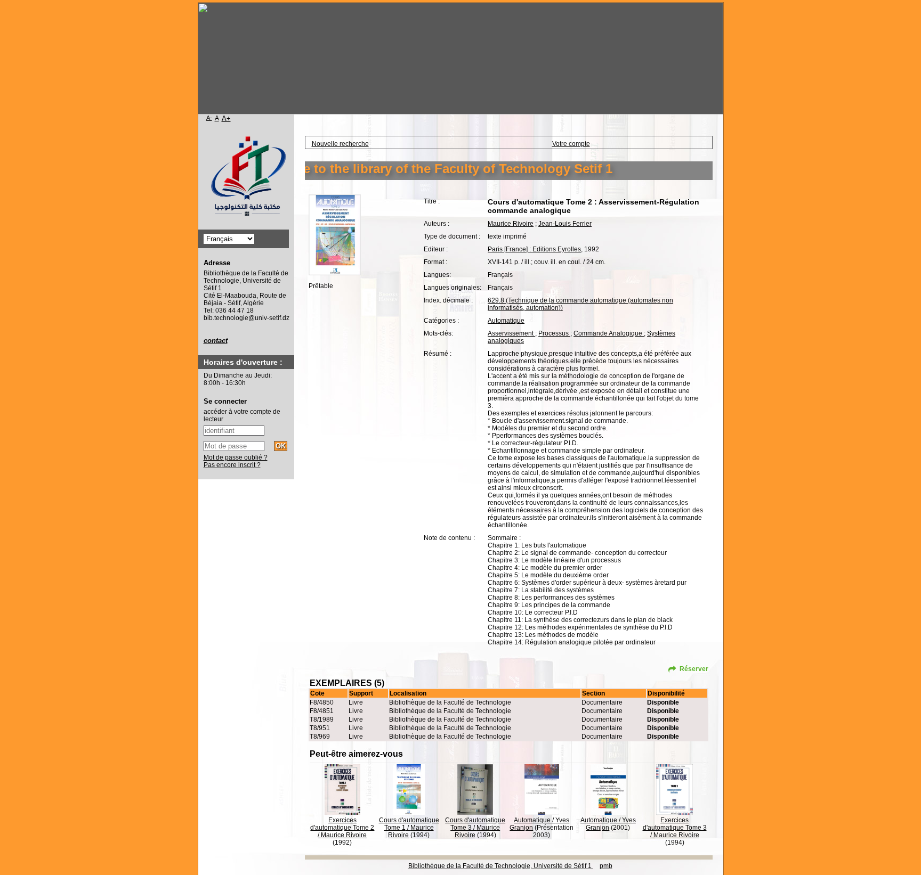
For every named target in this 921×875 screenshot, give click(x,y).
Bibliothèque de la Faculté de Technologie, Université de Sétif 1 (500, 866)
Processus (554, 333)
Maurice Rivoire (511, 223)
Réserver (694, 669)
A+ (226, 118)
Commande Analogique (608, 333)
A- (209, 118)
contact (216, 341)
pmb (606, 866)
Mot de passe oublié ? (236, 457)
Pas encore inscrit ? (232, 465)
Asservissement (511, 333)
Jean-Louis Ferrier (565, 223)
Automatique (506, 320)
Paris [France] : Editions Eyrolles (534, 249)
